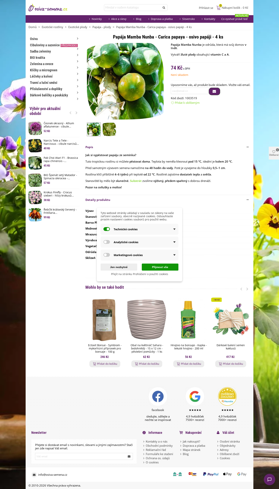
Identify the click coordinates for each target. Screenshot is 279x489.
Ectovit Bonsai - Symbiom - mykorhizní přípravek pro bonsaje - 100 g (105, 348)
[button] (70, 113)
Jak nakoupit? (191, 441)
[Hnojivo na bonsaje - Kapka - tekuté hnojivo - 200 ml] (188, 320)
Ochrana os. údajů (158, 458)
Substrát (136, 181)
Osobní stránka (230, 441)
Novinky (97, 19)
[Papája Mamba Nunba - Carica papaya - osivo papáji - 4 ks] (125, 81)
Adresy (224, 450)
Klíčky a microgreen (43, 70)
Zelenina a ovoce (41, 64)
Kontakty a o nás (156, 441)
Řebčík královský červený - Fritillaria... (60, 211)
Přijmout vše (160, 267)
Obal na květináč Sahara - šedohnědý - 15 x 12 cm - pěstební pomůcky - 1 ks (147, 348)
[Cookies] (218, 458)
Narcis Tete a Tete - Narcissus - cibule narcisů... (61, 142)
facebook (158, 410)
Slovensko (188, 19)
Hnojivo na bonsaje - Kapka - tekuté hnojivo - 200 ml (189, 347)
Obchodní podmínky (159, 445)
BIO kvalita (37, 58)
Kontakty (209, 19)
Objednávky (228, 445)
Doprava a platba (162, 19)
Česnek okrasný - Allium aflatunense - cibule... (59, 125)
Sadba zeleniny (40, 51)
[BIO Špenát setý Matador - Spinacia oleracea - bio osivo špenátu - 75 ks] (35, 180)
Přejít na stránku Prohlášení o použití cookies (139, 274)
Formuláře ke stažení (159, 454)
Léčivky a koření (41, 76)
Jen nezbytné (119, 267)
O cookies (152, 462)
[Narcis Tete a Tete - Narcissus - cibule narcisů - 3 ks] (35, 145)
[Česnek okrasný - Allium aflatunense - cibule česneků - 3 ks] (35, 128)
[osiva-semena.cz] (51, 7)
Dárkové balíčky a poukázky (49, 95)
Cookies (225, 458)
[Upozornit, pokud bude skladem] (214, 91)
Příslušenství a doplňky (46, 89)
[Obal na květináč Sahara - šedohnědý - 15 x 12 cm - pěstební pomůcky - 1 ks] (146, 320)
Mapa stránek (191, 450)
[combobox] (132, 7)
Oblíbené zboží (229, 454)
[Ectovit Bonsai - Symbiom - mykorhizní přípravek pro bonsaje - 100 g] (104, 320)
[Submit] (129, 456)
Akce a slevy (118, 19)
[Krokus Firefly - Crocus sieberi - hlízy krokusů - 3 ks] (35, 197)
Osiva (34, 39)
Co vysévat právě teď (234, 18)
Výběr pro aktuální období (45, 111)
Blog (138, 19)
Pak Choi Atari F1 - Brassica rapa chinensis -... (61, 159)
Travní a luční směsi (43, 83)
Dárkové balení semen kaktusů (231, 347)
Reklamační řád (156, 450)
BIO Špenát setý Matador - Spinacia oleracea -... (60, 177)
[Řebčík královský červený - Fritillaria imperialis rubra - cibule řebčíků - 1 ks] (35, 214)
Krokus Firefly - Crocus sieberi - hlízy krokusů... (59, 194)
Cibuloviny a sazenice (53, 45)
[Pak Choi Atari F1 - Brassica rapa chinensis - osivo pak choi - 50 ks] (35, 163)
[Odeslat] (164, 7)
